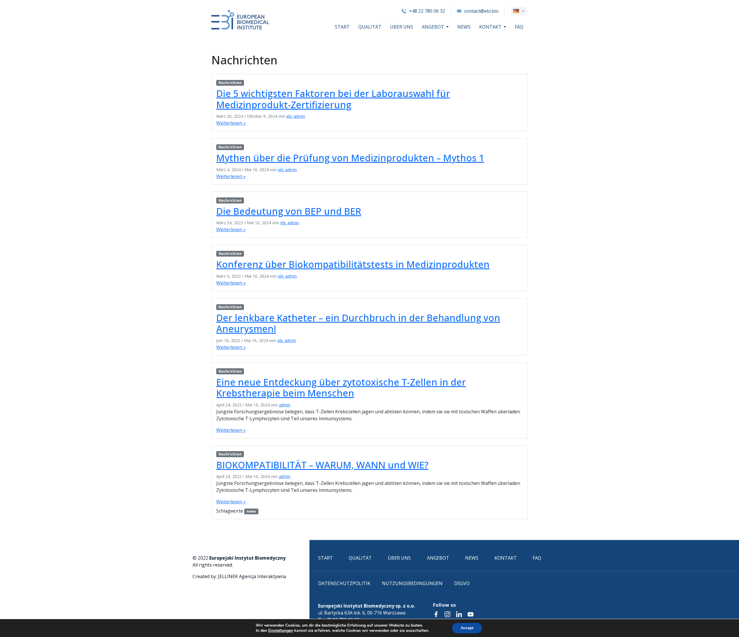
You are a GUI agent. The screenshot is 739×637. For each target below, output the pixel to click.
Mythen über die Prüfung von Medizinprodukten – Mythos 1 (350, 158)
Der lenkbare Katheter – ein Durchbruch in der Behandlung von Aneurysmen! (358, 323)
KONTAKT (490, 27)
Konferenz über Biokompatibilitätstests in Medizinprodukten (353, 264)
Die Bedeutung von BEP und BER (288, 211)
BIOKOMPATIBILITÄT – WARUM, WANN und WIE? (322, 465)
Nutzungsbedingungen (412, 583)
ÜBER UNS (401, 27)
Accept (467, 628)
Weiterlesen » (231, 123)
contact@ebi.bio (481, 11)
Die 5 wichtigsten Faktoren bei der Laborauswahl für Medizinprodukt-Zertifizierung (333, 99)
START (342, 27)
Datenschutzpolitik (344, 583)
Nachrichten (230, 82)
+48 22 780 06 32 (427, 11)
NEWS (464, 27)
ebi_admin (295, 116)
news (251, 511)
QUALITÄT (369, 27)
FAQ (519, 27)
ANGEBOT (433, 27)
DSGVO (462, 583)
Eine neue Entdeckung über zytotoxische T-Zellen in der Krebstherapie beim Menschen (341, 387)
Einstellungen (280, 630)
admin (284, 405)
